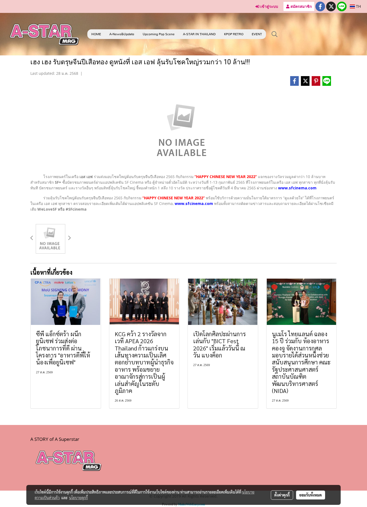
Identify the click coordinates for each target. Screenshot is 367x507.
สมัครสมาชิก (300, 6)
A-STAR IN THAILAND (199, 34)
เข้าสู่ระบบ (268, 6)
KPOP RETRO (233, 34)
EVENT (257, 34)
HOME (96, 34)
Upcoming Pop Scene (159, 34)
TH (358, 6)
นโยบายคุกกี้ (78, 497)
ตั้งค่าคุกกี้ (282, 494)
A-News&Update (121, 34)
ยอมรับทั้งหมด (310, 494)
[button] (274, 34)
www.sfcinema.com (297, 187)
